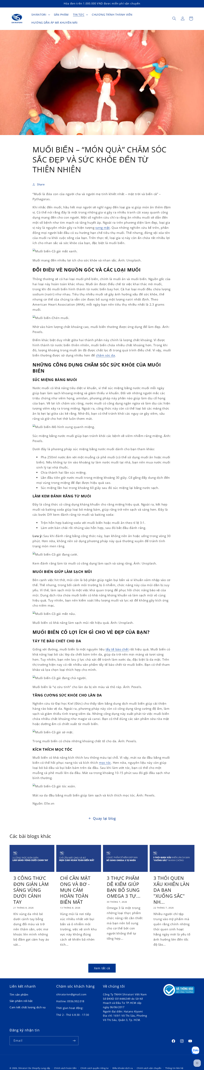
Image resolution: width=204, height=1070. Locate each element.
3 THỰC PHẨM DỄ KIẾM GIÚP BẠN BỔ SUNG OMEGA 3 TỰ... (123, 887)
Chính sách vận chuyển (149, 1068)
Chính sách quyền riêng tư (94, 1068)
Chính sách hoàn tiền (65, 1068)
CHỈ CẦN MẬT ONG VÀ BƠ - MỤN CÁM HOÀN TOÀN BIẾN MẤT (75, 890)
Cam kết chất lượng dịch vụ (28, 1007)
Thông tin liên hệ (174, 1068)
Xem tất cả (102, 968)
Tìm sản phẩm (19, 995)
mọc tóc (105, 762)
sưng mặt (102, 227)
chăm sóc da (105, 355)
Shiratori (23, 1068)
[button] (40, 15)
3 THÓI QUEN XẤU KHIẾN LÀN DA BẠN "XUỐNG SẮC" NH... (171, 890)
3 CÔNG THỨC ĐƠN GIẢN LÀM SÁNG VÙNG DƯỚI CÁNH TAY (31, 890)
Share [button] (41, 184)
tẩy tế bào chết (117, 649)
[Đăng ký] (74, 1040)
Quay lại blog (104, 818)
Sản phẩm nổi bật (21, 1001)
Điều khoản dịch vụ (123, 1068)
